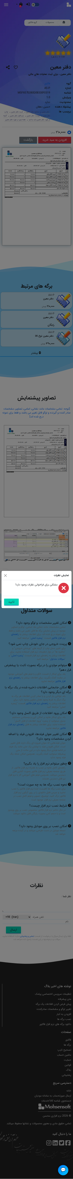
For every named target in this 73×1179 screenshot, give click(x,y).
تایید (11, 602)
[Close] (5, 575)
